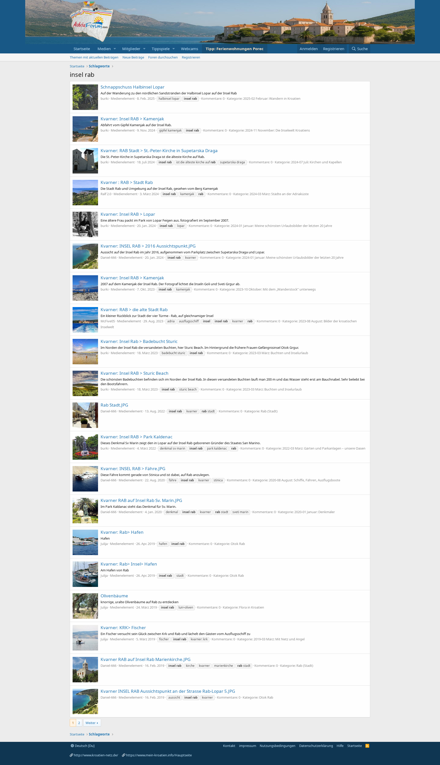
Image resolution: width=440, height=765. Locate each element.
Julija (104, 543)
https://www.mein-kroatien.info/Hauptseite (159, 755)
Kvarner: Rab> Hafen (122, 532)
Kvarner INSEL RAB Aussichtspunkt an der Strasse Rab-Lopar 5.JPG (168, 691)
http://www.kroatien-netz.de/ (96, 755)
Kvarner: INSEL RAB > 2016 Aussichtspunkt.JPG (148, 246)
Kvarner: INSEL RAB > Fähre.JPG (133, 468)
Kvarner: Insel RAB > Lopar (128, 214)
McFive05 (108, 321)
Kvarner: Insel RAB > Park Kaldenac (136, 437)
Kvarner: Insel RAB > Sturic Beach (135, 373)
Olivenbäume (114, 596)
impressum (247, 745)
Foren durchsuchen (163, 57)
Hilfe (340, 745)
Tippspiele (161, 48)
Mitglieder (131, 48)
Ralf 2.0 (106, 194)
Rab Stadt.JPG (114, 405)
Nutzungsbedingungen (277, 745)
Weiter (90, 722)
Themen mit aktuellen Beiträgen (94, 57)
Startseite (82, 48)
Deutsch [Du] (84, 745)
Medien (104, 48)
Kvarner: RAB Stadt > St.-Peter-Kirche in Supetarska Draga (159, 150)
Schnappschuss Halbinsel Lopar (132, 87)
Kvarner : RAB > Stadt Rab (127, 182)
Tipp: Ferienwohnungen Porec (235, 48)
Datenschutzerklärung (316, 745)
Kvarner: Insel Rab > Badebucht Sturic (139, 341)
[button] (114, 48)
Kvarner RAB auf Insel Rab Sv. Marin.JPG (141, 500)
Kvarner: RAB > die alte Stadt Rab (134, 309)
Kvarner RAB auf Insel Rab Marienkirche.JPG (145, 659)
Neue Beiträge (133, 57)
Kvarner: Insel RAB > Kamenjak (132, 119)
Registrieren (191, 57)
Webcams (189, 48)
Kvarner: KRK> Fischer (123, 627)
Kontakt (229, 745)
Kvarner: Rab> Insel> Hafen (129, 564)
